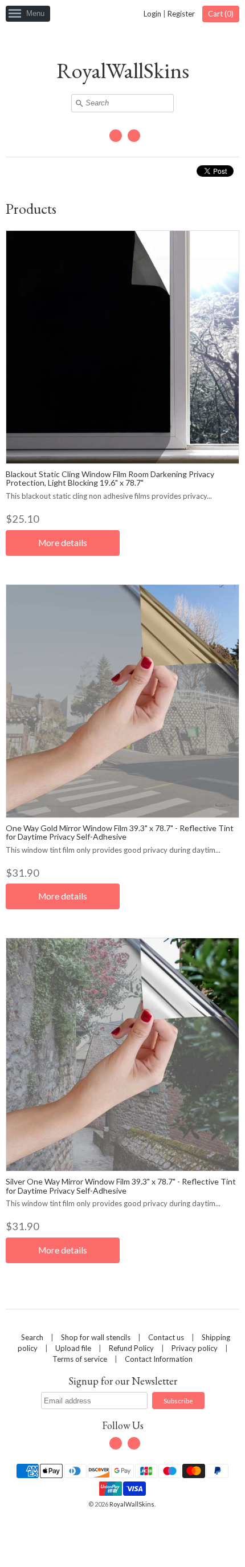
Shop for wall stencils (95, 1337)
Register (181, 13)
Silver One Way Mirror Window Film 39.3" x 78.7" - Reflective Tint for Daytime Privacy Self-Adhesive (121, 1186)
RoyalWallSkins (122, 70)
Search (32, 1337)
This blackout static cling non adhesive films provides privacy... (109, 495)
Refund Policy (131, 1348)
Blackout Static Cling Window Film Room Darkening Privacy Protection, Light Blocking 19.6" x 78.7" (110, 478)
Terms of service (79, 1359)
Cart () (221, 13)
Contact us (166, 1337)
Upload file (73, 1348)
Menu (35, 13)
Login (152, 13)
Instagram (134, 135)
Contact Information (159, 1359)
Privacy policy (195, 1348)
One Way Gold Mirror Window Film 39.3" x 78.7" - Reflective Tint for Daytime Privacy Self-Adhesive (120, 832)
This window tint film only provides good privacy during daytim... (113, 849)
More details (62, 543)
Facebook (115, 135)
